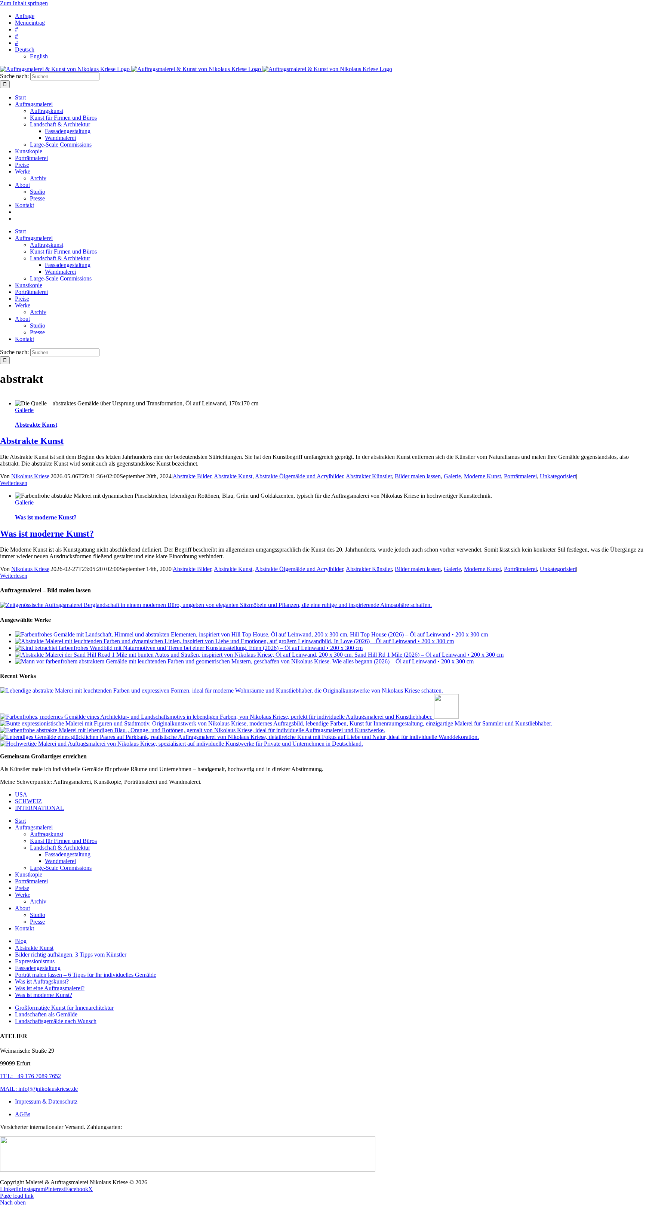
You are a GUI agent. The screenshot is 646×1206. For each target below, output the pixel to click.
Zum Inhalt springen (24, 3)
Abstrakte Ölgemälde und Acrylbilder (299, 476)
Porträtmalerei (520, 476)
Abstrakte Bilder (192, 476)
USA (21, 794)
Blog (21, 941)
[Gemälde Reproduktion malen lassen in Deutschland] (276, 723)
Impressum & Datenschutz (46, 1101)
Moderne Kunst (482, 476)
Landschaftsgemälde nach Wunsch (55, 1021)
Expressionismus (35, 961)
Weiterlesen (13, 483)
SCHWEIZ (28, 801)
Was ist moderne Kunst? (46, 517)
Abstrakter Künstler (369, 476)
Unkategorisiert (558, 476)
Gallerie (24, 410)
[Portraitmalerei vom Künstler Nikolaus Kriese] (239, 737)
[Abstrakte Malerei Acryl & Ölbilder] (192, 730)
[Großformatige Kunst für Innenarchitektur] (217, 717)
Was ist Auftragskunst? (42, 981)
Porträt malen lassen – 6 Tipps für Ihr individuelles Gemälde (85, 975)
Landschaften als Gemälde (46, 1014)
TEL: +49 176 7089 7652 (30, 1076)
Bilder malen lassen (418, 476)
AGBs (22, 1114)
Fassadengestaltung (38, 968)
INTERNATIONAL (39, 808)
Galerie (452, 476)
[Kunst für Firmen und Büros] (446, 717)
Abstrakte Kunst (36, 424)
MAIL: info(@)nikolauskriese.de (39, 1089)
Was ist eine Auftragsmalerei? (49, 988)
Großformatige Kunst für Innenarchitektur (64, 1007)
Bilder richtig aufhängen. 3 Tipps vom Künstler (70, 954)
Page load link (17, 1196)
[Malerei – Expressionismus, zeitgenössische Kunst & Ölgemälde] (221, 690)
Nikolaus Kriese (30, 476)
